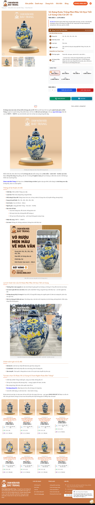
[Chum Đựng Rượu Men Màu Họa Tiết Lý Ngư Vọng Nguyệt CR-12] (62, 446)
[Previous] (4, 33)
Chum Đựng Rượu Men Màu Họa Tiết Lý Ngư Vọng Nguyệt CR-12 (62, 459)
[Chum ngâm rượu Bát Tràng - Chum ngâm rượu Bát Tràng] (10, 3)
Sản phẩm (29, 3)
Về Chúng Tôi (37, 485)
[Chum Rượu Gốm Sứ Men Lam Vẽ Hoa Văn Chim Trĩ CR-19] (9, 407)
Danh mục (39, 3)
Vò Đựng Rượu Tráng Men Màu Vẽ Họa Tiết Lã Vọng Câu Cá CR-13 (44, 459)
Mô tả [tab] (35, 106)
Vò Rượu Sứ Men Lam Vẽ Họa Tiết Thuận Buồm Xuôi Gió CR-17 (44, 420)
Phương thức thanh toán (55, 494)
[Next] (44, 33)
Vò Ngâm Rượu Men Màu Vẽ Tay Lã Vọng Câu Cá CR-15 (9, 459)
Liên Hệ (36, 489)
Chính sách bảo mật (54, 491)
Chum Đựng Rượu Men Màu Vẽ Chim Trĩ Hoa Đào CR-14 (27, 459)
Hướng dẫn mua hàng (55, 485)
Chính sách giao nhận (55, 487)
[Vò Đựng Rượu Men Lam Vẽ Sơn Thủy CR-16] (62, 407)
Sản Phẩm (36, 487)
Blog (66, 3)
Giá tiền (59, 3)
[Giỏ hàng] (91, 3)
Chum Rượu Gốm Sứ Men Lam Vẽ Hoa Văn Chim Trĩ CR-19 (9, 420)
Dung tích (49, 3)
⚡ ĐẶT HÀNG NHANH (85, 90)
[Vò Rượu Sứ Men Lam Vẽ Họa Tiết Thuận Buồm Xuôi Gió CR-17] (44, 407)
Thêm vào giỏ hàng (66, 90)
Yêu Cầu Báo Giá (71, 495)
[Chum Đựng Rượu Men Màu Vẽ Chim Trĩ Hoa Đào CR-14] (27, 446)
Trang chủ (4, 7)
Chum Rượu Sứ (28, 7)
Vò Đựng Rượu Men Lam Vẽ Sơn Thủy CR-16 (62, 419)
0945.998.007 (61, 98)
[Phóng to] (3, 54)
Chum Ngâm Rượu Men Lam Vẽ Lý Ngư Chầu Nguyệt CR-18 (27, 420)
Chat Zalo (82, 98)
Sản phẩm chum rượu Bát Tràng (16, 7)
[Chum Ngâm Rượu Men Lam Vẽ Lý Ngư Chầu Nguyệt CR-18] (27, 407)
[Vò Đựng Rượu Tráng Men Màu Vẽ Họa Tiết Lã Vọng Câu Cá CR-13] (44, 446)
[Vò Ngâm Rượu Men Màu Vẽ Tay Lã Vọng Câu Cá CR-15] (9, 446)
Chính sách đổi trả (54, 489)
